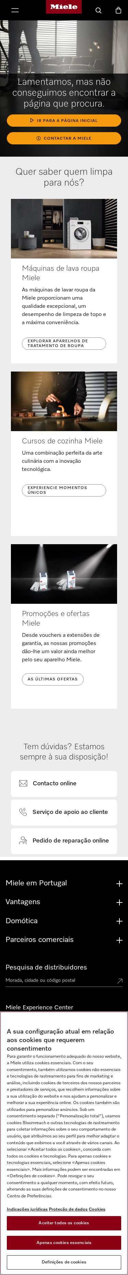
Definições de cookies (64, 1262)
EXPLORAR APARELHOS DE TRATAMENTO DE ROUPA (58, 343)
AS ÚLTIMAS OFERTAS (53, 679)
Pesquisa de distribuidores (46, 967)
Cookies (97, 1209)
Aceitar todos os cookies (64, 1223)
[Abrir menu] (15, 11)
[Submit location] (120, 981)
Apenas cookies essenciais (64, 1243)
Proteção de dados (68, 1209)
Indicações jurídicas (27, 1209)
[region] (64, 1143)
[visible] (51, 784)
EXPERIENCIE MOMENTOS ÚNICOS (57, 490)
